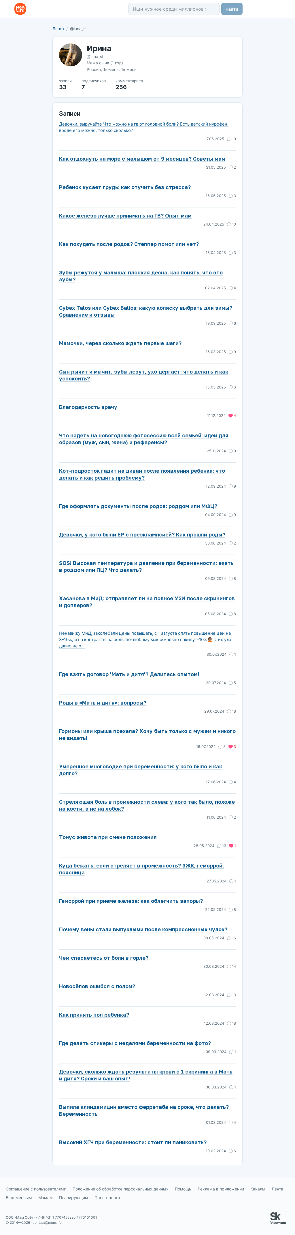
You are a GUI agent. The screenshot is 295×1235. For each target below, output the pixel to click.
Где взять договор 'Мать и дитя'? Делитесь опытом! (129, 674)
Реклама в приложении (221, 1188)
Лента (58, 28)
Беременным (19, 1197)
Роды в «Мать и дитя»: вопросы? (102, 702)
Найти (232, 9)
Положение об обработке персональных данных (121, 1188)
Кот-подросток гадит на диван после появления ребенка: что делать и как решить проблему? (142, 474)
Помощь (183, 1188)
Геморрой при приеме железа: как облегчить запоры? (131, 901)
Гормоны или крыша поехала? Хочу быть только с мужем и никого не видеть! (147, 734)
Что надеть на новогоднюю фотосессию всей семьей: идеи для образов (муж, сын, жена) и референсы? (143, 438)
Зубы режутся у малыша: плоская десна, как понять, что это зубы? (141, 275)
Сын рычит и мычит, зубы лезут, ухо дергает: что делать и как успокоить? (143, 375)
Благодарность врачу (88, 407)
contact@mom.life (47, 1222)
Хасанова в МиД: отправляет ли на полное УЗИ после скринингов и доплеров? (147, 601)
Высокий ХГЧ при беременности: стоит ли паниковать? (133, 1142)
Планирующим (73, 1197)
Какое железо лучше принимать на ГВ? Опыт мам (125, 215)
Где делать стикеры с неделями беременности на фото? (135, 1043)
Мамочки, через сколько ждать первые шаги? (120, 343)
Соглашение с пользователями (36, 1188)
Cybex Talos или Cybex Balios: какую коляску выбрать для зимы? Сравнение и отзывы (145, 311)
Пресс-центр (107, 1197)
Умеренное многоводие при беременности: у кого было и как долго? (140, 769)
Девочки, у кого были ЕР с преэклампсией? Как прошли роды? (142, 534)
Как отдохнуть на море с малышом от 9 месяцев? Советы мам (142, 158)
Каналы (257, 1188)
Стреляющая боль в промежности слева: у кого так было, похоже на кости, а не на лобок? (147, 805)
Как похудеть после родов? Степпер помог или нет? (129, 244)
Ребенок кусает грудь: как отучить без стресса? (125, 187)
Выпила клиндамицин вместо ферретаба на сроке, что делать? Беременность (144, 1110)
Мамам (45, 1197)
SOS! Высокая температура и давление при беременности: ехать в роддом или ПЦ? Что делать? (146, 566)
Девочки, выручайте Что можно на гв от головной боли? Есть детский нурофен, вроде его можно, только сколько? (143, 127)
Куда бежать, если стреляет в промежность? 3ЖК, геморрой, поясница (141, 869)
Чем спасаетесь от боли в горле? (103, 958)
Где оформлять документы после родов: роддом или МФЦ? (138, 506)
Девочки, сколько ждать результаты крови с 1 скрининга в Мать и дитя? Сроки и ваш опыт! (145, 1075)
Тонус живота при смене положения (108, 837)
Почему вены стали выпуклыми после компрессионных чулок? (143, 929)
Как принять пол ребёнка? (94, 1014)
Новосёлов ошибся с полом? (97, 986)
